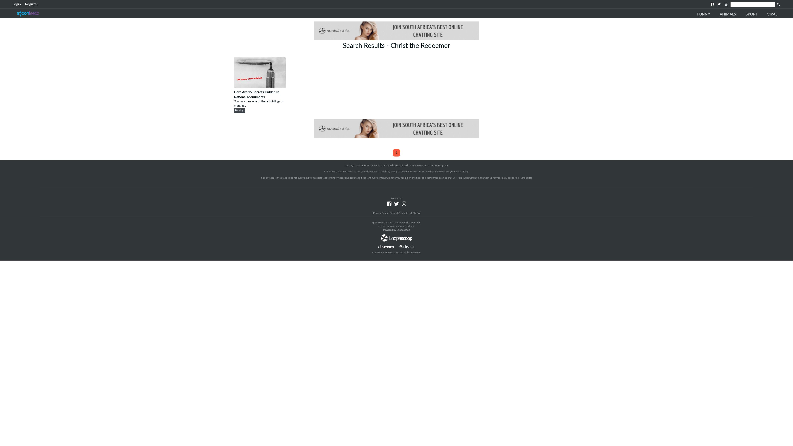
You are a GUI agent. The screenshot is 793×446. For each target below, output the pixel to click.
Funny (703, 14)
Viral (772, 14)
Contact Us (404, 213)
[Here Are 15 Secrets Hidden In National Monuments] (260, 87)
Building (239, 110)
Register (31, 4)
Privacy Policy (380, 213)
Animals (728, 14)
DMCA (416, 213)
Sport (751, 14)
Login (16, 4)
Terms (393, 213)
